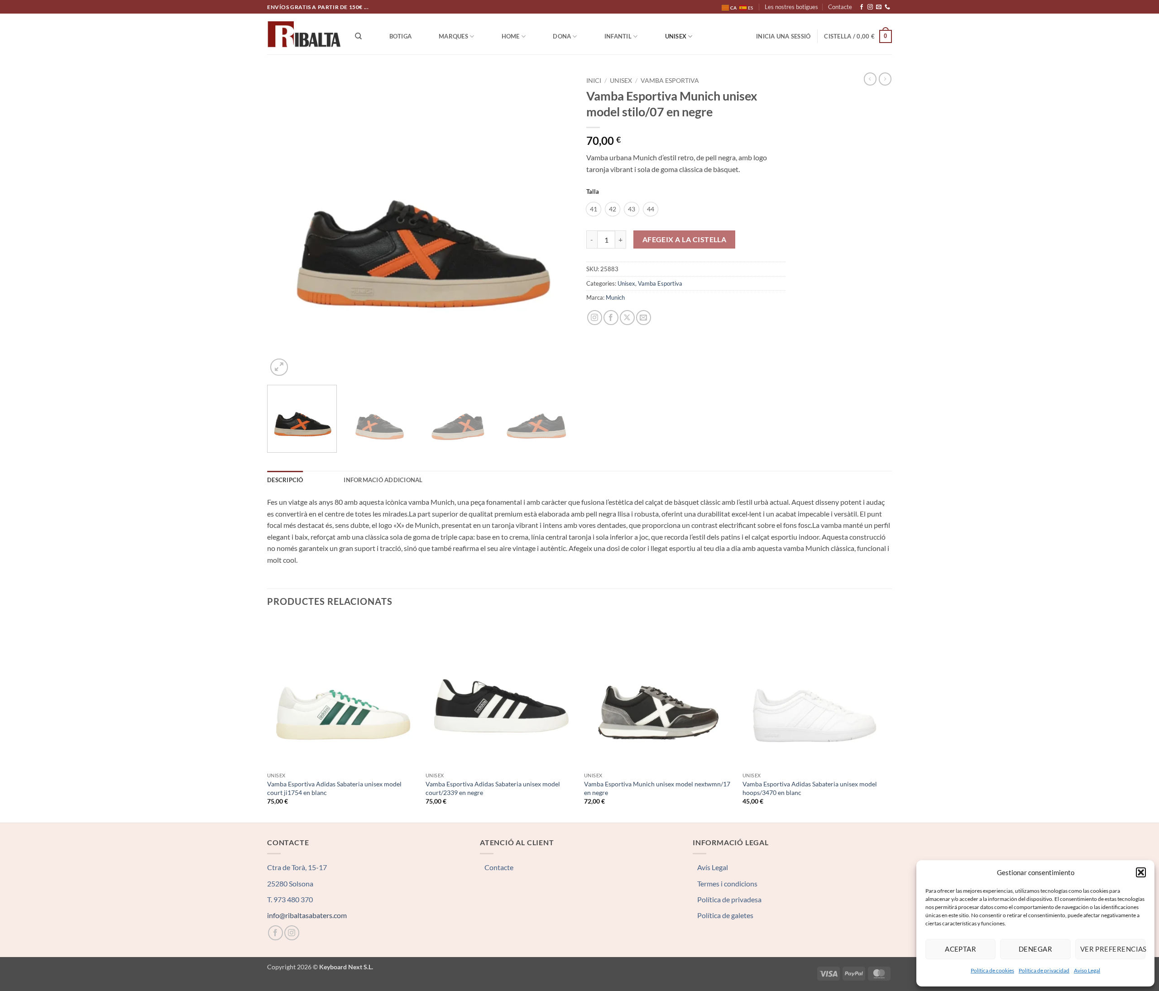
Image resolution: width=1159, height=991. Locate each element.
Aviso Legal (1087, 970)
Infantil (618, 36)
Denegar (1035, 949)
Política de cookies (992, 970)
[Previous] (285, 225)
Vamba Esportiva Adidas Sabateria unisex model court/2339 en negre (493, 788)
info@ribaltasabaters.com (307, 915)
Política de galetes (725, 915)
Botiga (400, 36)
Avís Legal (712, 867)
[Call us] (887, 7)
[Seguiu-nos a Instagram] (870, 7)
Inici (593, 80)
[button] (1140, 872)
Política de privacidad (1044, 970)
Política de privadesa (729, 899)
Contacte (840, 6)
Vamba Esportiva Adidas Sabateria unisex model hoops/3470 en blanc (809, 788)
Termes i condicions (727, 883)
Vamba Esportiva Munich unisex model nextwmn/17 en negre (657, 788)
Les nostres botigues (791, 6)
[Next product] (870, 78)
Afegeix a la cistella (684, 239)
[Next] (555, 225)
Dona (562, 36)
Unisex (676, 36)
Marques (453, 36)
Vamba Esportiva (670, 80)
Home (511, 36)
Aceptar (960, 949)
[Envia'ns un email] (878, 7)
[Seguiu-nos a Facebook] (861, 7)
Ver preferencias (1112, 949)
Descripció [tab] (285, 480)
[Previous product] (885, 78)
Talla (592, 192)
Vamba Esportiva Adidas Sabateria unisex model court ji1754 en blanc (334, 788)
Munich (615, 297)
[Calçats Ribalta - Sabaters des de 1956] (304, 34)
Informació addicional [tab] (383, 480)
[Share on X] (627, 317)
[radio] (593, 209)
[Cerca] (358, 36)
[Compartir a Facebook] (610, 317)
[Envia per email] (643, 317)
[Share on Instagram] (594, 317)
